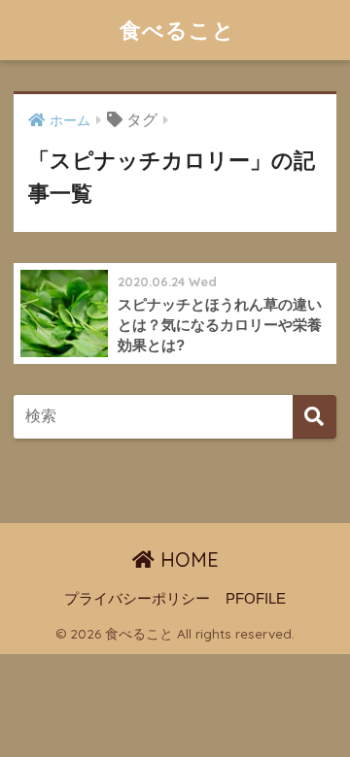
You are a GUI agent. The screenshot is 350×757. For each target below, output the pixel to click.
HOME (187, 559)
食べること (177, 29)
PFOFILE (256, 599)
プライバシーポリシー (137, 599)
